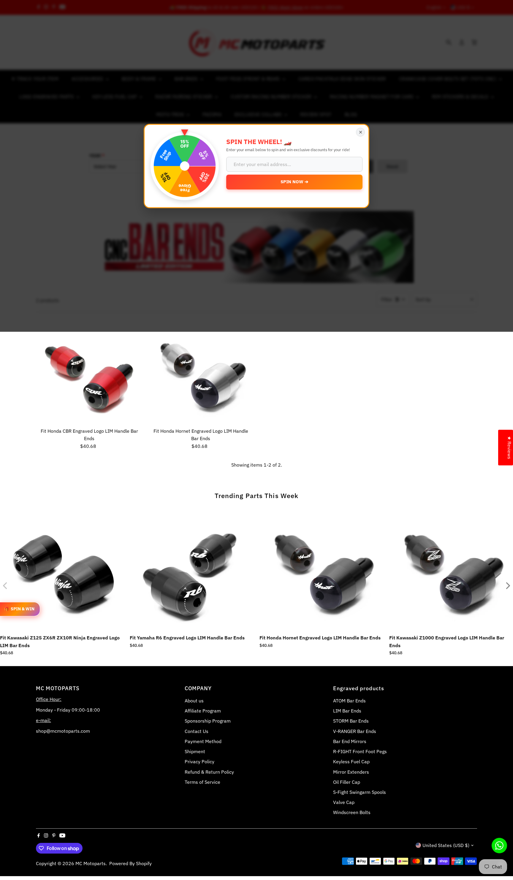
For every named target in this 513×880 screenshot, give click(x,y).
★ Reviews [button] (509, 447)
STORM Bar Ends (351, 721)
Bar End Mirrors (349, 741)
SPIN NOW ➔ (294, 181)
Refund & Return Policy (209, 772)
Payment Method (203, 741)
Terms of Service (202, 782)
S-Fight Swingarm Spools (359, 792)
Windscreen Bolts (351, 812)
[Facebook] (38, 836)
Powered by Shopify (130, 863)
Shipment (195, 751)
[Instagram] (46, 836)
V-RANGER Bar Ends (354, 731)
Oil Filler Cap (346, 782)
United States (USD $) (445, 845)
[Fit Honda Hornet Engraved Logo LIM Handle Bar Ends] (200, 371)
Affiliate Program (203, 711)
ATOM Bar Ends (349, 701)
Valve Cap (343, 802)
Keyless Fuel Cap (351, 761)
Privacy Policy (199, 761)
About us (194, 701)
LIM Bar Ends (347, 711)
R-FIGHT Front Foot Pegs (360, 751)
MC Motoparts (90, 863)
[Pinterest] (54, 836)
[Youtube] (62, 836)
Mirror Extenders (351, 772)
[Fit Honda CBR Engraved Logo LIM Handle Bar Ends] (89, 371)
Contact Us (196, 731)
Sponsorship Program (208, 721)
